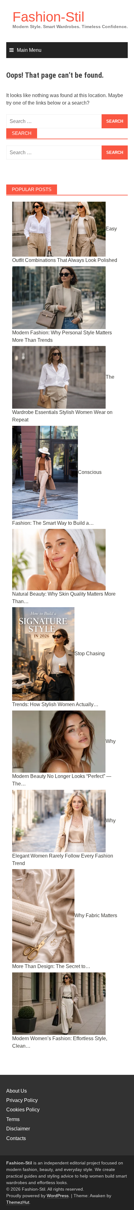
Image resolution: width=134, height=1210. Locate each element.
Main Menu (29, 50)
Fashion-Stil (48, 16)
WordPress (58, 1195)
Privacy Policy (22, 1100)
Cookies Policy (23, 1109)
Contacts (16, 1138)
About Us (16, 1091)
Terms (13, 1119)
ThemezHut (17, 1202)
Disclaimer (18, 1128)
